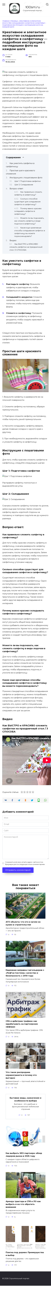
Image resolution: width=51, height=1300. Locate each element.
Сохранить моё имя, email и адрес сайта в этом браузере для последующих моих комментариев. (25, 863)
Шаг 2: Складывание (23, 185)
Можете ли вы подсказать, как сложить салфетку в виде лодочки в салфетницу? (29, 221)
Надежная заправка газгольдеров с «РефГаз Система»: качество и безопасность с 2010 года (25, 973)
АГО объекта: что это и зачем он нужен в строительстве (23, 923)
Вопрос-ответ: (16, 188)
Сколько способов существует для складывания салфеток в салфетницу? (27, 202)
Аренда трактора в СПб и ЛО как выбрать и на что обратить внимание (23, 1204)
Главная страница (10, 21)
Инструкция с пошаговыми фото (26, 177)
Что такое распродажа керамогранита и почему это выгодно (21, 1075)
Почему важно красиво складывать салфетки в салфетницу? (28, 211)
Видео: (13, 240)
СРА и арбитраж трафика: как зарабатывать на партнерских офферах (22, 1024)
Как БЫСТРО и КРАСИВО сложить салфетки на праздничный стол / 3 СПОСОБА (25, 247)
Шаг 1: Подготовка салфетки (27, 181)
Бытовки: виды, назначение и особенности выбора (25, 1099)
